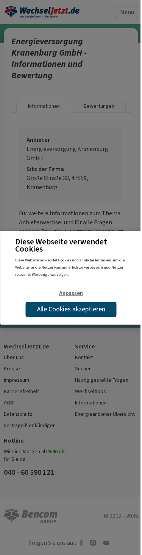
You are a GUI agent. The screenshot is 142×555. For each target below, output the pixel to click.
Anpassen (71, 293)
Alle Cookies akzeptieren (71, 309)
